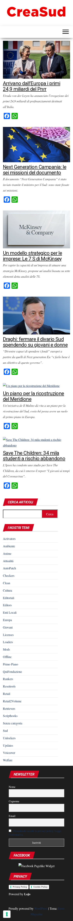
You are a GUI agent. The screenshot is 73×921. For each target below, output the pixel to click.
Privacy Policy (20, 886)
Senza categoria (12, 723)
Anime (7, 553)
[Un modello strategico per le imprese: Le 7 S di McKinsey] (36, 229)
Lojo (27, 894)
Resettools (9, 686)
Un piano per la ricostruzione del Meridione (33, 396)
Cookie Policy (40, 886)
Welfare (7, 760)
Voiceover (9, 753)
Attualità (8, 561)
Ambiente (9, 546)
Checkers (8, 575)
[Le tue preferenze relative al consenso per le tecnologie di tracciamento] (7, 914)
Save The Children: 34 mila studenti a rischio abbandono (34, 456)
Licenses (8, 635)
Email (12, 816)
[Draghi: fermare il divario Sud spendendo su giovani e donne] (36, 315)
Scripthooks (10, 716)
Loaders (8, 642)
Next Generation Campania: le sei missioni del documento (34, 170)
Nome (12, 787)
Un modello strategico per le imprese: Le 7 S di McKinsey (32, 256)
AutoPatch (9, 568)
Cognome (14, 801)
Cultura (7, 590)
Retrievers (9, 708)
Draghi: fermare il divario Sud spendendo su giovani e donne (35, 342)
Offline (7, 657)
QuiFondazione (12, 672)
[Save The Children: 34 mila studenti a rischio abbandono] (36, 442)
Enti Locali (10, 612)
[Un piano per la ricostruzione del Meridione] (31, 385)
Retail (6, 694)
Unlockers (9, 738)
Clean (6, 583)
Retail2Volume (12, 701)
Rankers (8, 679)
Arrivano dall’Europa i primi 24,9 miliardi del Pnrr (31, 86)
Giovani (8, 627)
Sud (5, 730)
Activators (9, 539)
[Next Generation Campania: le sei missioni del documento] (36, 144)
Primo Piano (10, 664)
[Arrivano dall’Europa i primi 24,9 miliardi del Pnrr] (36, 59)
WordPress (40, 908)
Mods (6, 649)
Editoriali (8, 598)
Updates (8, 745)
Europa (7, 620)
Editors (7, 605)
